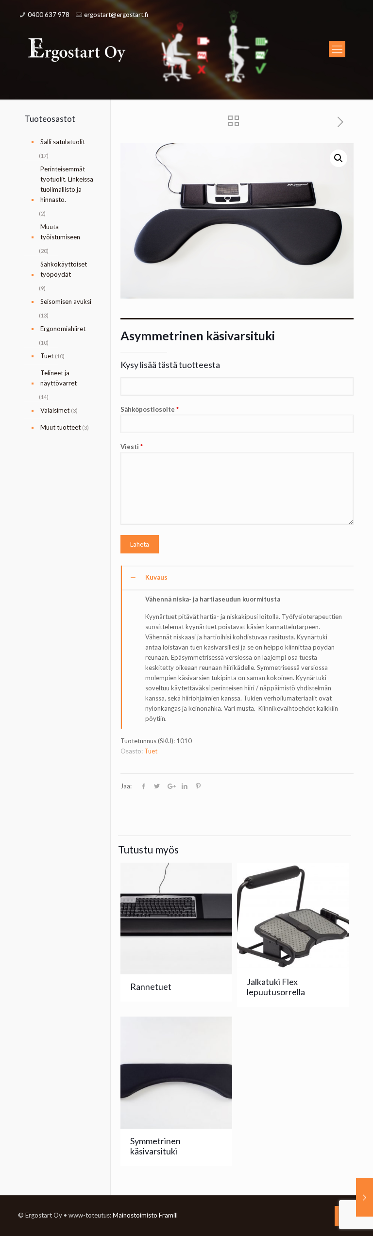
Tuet (150, 751)
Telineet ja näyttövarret (58, 378)
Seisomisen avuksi (65, 301)
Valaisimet (54, 410)
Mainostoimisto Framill (145, 1215)
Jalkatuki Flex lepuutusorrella (276, 986)
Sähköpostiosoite (149, 409)
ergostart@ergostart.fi (116, 14)
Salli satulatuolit (62, 142)
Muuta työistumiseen (60, 232)
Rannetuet (150, 986)
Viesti (131, 447)
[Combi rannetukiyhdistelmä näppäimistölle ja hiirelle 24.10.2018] (364, 1197)
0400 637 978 (48, 14)
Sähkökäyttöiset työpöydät (63, 269)
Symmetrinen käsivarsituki (155, 1146)
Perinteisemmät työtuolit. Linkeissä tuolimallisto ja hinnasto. (66, 184)
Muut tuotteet (60, 427)
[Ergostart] (77, 49)
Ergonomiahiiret (62, 329)
